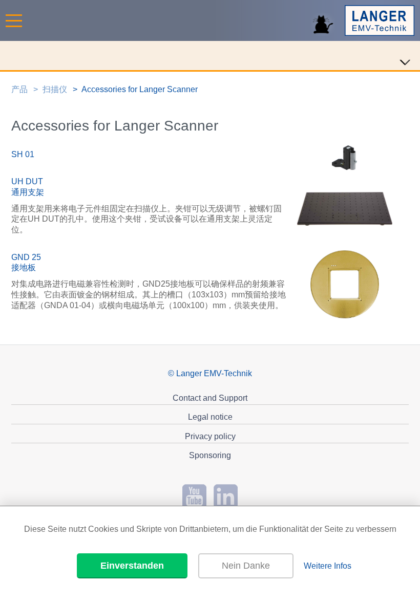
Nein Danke (246, 565)
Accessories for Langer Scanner (139, 89)
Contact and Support (210, 398)
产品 (19, 89)
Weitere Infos (327, 566)
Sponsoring (210, 455)
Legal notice (210, 417)
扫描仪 (55, 89)
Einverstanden (132, 565)
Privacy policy (210, 436)
